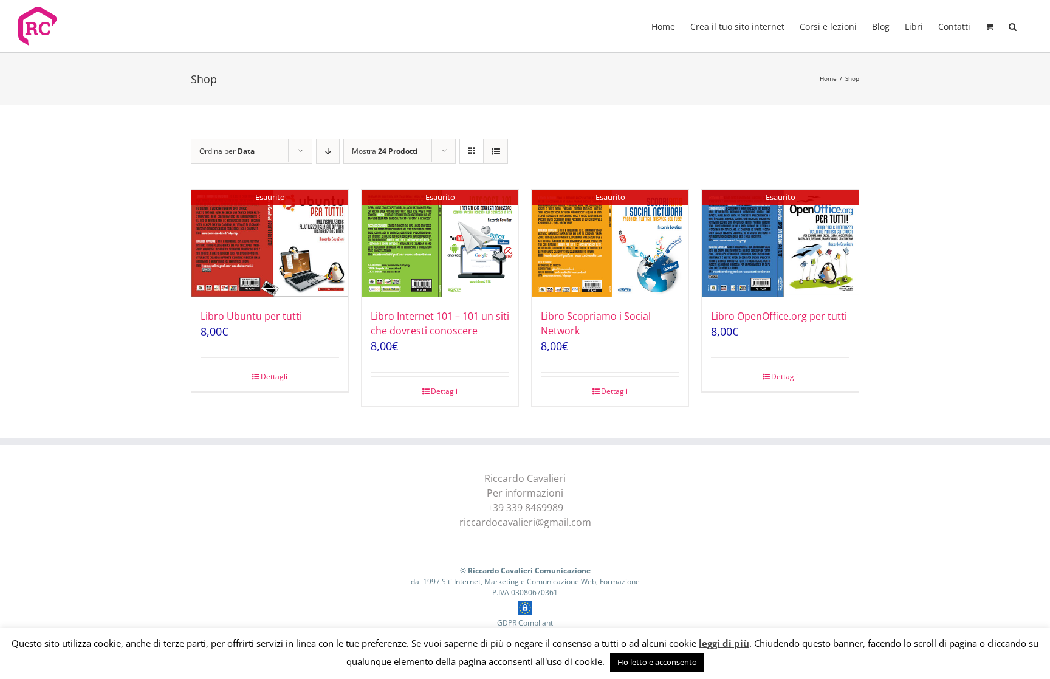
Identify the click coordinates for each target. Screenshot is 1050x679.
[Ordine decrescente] (328, 151)
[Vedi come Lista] (495, 151)
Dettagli (274, 376)
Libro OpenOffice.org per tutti (779, 316)
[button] (1013, 25)
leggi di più (724, 643)
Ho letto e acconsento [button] (657, 662)
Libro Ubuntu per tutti (251, 316)
